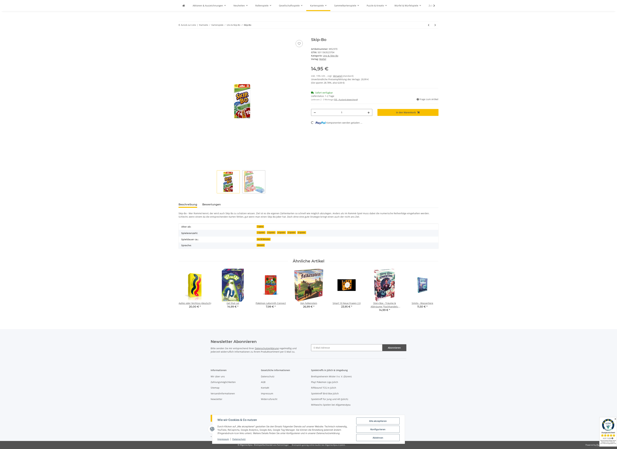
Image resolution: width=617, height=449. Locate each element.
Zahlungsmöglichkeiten (223, 382)
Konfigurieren (377, 429)
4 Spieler (281, 232)
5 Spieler (291, 232)
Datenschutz (239, 439)
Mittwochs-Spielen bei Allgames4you (331, 404)
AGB (263, 382)
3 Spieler (271, 232)
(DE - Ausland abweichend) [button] (346, 99)
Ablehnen (378, 437)
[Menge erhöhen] (368, 112)
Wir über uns (218, 376)
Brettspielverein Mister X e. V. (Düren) (331, 376)
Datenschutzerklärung (267, 348)
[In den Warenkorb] (181, 35)
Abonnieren (394, 347)
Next (433, 292)
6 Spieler (301, 232)
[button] (432, 6)
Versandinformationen (223, 393)
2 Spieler (261, 232)
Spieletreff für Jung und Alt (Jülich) (329, 399)
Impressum (223, 439)
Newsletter (216, 399)
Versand (337, 75)
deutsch (260, 245)
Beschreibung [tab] (188, 204)
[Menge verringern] (314, 112)
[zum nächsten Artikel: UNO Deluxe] (435, 25)
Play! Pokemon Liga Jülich (324, 382)
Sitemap (215, 387)
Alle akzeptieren (378, 421)
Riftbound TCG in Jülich (323, 387)
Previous (184, 292)
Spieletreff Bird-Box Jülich (325, 393)
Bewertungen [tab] (211, 204)
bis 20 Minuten (263, 239)
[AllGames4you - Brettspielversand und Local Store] (184, 5)
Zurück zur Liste (188, 24)
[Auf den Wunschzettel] (299, 43)
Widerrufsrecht (269, 399)
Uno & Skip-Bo (330, 55)
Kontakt (265, 387)
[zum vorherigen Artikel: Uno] (428, 25)
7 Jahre (260, 226)
